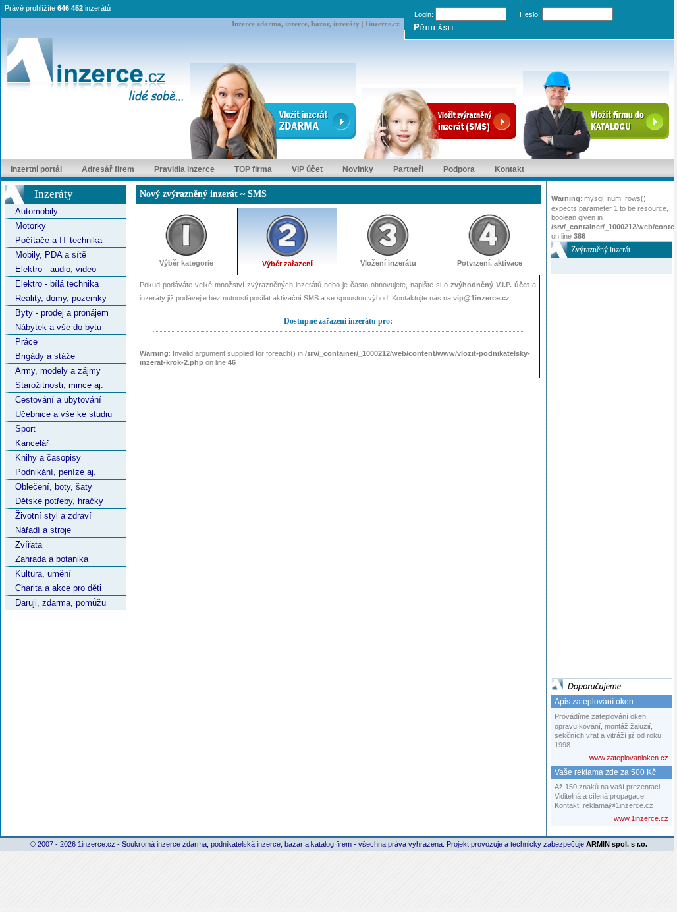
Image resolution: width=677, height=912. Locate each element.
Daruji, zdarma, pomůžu (60, 603)
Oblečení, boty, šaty (53, 487)
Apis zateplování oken (594, 701)
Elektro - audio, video (55, 269)
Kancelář (32, 443)
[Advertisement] (604, 472)
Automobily (36, 211)
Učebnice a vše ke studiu (63, 414)
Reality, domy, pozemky (61, 298)
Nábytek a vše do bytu (58, 327)
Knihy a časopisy (48, 458)
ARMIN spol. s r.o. (616, 844)
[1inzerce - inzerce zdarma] (95, 70)
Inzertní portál (36, 169)
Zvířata (28, 545)
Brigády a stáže (45, 356)
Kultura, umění (43, 574)
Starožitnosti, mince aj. (59, 385)
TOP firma (253, 169)
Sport (25, 429)
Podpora (459, 169)
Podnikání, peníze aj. (55, 472)
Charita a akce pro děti (58, 588)
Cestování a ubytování (58, 400)
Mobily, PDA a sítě (50, 255)
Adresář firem (108, 169)
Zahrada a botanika (51, 559)
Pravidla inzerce (184, 169)
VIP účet (307, 169)
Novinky (357, 169)
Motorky (30, 226)
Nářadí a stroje (43, 530)
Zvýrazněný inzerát (600, 249)
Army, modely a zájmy (58, 371)
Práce (26, 342)
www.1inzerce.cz (641, 818)
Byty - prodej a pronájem (62, 313)
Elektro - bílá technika (57, 284)
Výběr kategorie (186, 263)
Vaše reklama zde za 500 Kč (605, 772)
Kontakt (509, 169)
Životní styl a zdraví (53, 516)
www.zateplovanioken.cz (628, 758)
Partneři (408, 169)
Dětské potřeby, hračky (59, 501)
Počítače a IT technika (58, 240)
